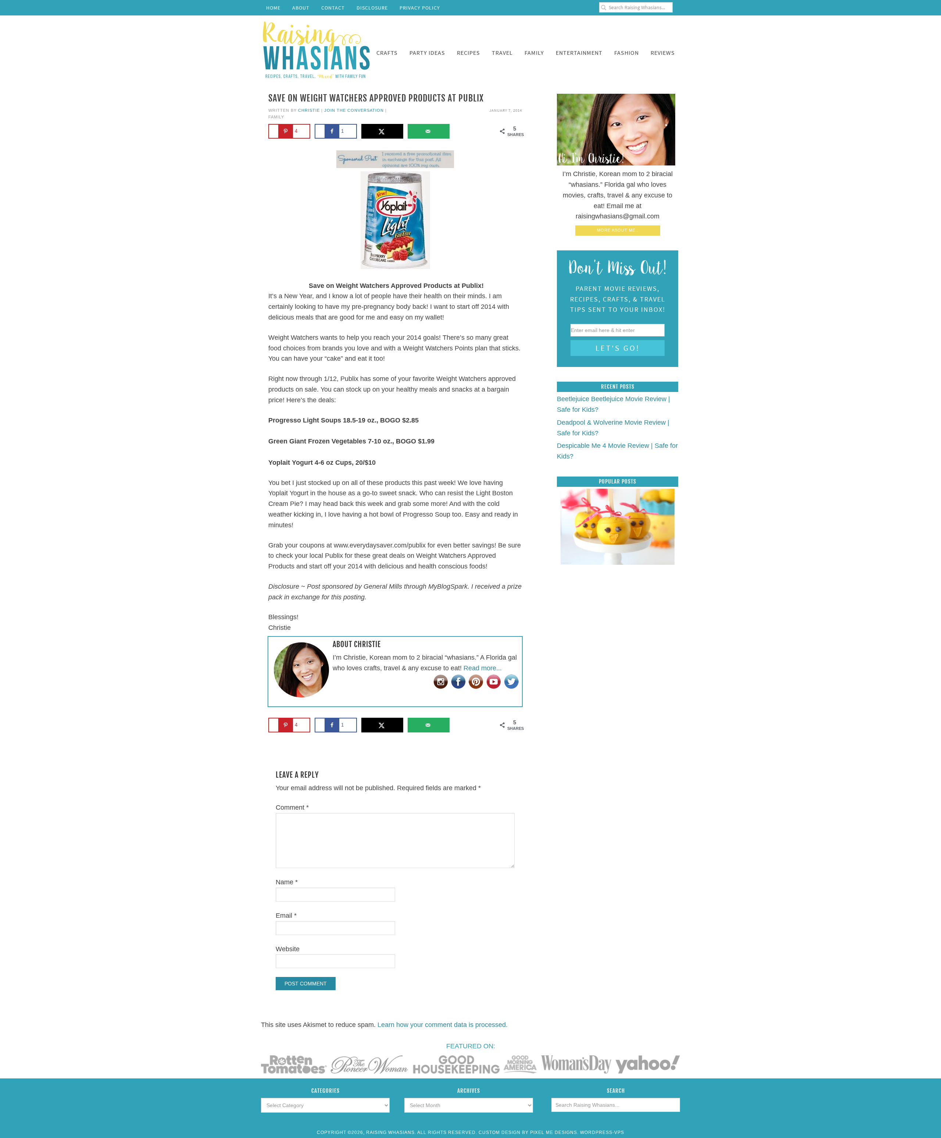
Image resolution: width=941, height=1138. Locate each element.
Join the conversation (354, 110)
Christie (309, 110)
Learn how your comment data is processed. (443, 1024)
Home (273, 7)
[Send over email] (429, 131)
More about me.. (617, 230)
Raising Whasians (316, 48)
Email (286, 915)
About (301, 7)
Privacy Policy (420, 7)
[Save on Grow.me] (461, 131)
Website (288, 949)
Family (276, 117)
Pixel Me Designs (553, 1132)
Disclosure (372, 7)
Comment (292, 807)
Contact (333, 7)
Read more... (483, 668)
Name (287, 882)
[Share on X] (382, 131)
